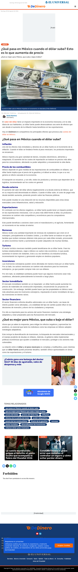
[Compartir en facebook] (75, 387)
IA (55, 558)
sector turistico (12, 424)
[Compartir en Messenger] (75, 398)
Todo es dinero (49, 558)
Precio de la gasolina (39, 421)
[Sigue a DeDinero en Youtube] (37, 533)
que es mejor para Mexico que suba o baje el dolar (26, 411)
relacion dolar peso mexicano (17, 428)
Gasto (9, 437)
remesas (54, 421)
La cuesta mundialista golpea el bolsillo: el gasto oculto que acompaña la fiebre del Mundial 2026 (20, 454)
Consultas (60, 558)
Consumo (30, 558)
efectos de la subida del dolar (17, 418)
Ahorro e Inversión (20, 558)
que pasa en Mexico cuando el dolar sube (22, 408)
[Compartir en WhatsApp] (75, 394)
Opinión (40, 558)
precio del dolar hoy (30, 415)
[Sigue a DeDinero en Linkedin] (40, 533)
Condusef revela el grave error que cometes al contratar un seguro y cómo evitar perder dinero (55, 454)
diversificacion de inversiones (33, 424)
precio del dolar (12, 415)
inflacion (45, 415)
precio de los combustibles (16, 421)
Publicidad (67, 558)
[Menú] (75, 6)
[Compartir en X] (75, 390)
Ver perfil (10, 117)
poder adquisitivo (40, 418)
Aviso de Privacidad (39, 561)
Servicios (10, 558)
